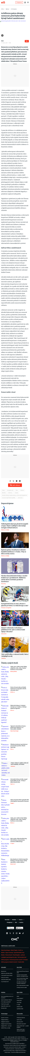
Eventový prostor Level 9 (16, 959)
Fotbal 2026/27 (20, 998)
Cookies (23, 1047)
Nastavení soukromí (9, 1048)
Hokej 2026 (19, 1000)
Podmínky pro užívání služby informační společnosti (14, 1045)
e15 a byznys (14, 9)
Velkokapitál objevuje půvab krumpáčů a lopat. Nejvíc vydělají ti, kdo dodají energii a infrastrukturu (14, 526)
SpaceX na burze (4, 1017)
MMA (18, 996)
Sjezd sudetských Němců (6, 1000)
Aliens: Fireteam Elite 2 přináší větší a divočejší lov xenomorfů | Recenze (19, 800)
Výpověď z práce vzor (5, 1006)
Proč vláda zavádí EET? (6, 1002)
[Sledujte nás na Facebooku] (13, 933)
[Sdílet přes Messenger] (16, 481)
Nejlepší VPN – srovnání (6, 1026)
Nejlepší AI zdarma (5, 1021)
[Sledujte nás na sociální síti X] (10, 933)
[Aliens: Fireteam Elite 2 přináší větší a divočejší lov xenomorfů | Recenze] (5, 807)
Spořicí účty (19, 1019)
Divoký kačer (4, 1008)
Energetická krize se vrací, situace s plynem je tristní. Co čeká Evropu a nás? (14, 604)
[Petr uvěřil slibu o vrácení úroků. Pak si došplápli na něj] (15, 644)
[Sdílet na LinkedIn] (20, 481)
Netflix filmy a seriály (5, 1028)
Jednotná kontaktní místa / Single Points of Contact (15, 1050)
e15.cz (2, 9)
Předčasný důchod (21, 1017)
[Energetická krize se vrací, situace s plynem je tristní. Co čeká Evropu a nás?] (15, 594)
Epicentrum (3, 971)
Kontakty (7, 919)
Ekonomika (20, 1013)
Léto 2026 (19, 967)
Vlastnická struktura (19, 1048)
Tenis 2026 (19, 1002)
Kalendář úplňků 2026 (6, 979)
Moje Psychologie (5, 950)
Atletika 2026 (19, 1006)
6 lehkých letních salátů (22, 987)
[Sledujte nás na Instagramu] (16, 933)
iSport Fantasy (9, 952)
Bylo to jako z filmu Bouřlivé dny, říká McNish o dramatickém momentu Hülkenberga (18, 840)
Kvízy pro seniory (5, 977)
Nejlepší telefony (4, 1019)
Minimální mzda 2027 (21, 1023)
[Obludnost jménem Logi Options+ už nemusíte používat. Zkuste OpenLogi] (5, 752)
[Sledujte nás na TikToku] (23, 933)
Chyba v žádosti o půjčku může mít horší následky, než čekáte (19, 763)
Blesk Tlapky (14, 950)
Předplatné (9, 922)
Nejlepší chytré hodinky (6, 1023)
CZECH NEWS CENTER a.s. (20, 1037)
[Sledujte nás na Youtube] (20, 933)
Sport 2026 (19, 992)
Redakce (14, 919)
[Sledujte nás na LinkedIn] (7, 933)
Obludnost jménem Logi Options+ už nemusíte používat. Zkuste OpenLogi (19, 746)
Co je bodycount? (5, 981)
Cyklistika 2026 (20, 1008)
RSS (16, 922)
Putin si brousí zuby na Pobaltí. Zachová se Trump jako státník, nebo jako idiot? (18, 689)
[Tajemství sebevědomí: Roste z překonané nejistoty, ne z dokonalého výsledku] (5, 733)
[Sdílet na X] (13, 481)
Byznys (7, 9)
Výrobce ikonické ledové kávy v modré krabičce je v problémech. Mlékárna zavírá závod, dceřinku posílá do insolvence (14, 578)
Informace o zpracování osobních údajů (12, 1047)
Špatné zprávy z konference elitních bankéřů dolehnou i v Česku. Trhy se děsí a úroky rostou (13, 552)
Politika (3, 992)
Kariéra (21, 922)
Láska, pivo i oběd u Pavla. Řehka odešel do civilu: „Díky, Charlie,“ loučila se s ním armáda (18, 668)
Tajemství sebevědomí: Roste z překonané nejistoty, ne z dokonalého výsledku (18, 727)
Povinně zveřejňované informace (18, 1052)
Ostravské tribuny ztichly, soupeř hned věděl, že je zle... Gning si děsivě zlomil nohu (18, 780)
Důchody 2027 (20, 1021)
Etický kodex (7, 1052)
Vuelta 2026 (21, 962)
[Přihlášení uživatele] (25, 2)
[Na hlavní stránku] (3, 2)
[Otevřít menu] (28, 2)
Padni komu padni (5, 1004)
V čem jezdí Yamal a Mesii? (6, 975)
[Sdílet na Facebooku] (10, 481)
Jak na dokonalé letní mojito (23, 985)
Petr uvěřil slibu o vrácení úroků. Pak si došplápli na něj (15, 655)
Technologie (4, 1013)
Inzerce (20, 919)
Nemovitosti (9, 955)
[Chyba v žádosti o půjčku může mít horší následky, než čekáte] (6, 769)
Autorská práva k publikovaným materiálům (14, 1043)
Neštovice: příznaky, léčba (6, 973)
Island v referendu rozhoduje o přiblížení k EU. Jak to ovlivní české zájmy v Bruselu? (13, 629)
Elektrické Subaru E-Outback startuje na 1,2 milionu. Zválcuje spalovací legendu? (18, 707)
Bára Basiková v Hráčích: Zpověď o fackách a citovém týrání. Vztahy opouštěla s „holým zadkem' (19, 861)
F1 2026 (18, 1004)
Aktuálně (3, 967)
